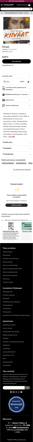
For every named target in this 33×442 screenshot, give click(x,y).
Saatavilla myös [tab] (7, 76)
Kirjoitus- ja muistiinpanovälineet (13, 342)
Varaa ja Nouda (8, 262)
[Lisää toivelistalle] (29, 44)
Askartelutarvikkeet (9, 325)
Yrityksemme (7, 312)
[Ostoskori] (29, 5)
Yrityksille (19, 5)
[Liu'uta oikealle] (31, 13)
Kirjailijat (5, 338)
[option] (16, 13)
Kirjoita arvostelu (16, 205)
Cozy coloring (7, 328)
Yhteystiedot (7, 308)
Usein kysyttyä (7, 252)
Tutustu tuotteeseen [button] (12, 105)
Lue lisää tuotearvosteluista (22, 169)
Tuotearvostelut (8, 282)
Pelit (4, 358)
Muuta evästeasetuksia (10, 272)
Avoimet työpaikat (9, 295)
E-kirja (7, 81)
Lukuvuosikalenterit (9, 352)
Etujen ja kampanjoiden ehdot (12, 269)
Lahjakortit (6, 345)
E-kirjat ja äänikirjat (8, 163)
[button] (2, 5)
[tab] (16, 143)
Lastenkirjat (6, 348)
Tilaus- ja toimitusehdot (10, 265)
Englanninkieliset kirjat (10, 335)
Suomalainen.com (21, 439)
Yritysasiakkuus (8, 305)
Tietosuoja (6, 279)
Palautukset (6, 255)
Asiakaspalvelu (7, 292)
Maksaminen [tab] (9, 100)
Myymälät (6, 298)
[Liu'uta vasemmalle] (2, 13)
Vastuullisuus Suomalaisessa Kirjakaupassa (16, 315)
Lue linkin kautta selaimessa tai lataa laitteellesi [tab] (14, 88)
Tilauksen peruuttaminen (11, 258)
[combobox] (16, 9)
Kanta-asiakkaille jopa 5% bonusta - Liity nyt (16, 13)
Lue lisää (11, 137)
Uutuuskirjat (7, 365)
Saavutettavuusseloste (10, 275)
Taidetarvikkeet (8, 362)
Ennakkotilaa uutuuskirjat (11, 331)
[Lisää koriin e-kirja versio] (28, 82)
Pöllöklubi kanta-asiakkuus (11, 302)
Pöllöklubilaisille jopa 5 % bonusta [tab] (16, 94)
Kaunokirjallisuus (21, 163)
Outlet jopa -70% (8, 355)
